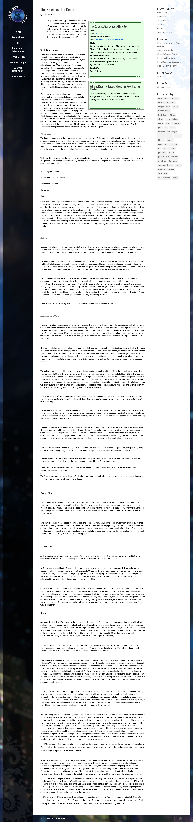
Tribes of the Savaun (165, 32)
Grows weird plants (165, 50)
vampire (171, 169)
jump (160, 128)
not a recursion (163, 144)
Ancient (167, 98)
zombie (175, 178)
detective (161, 102)
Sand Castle (162, 13)
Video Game (162, 173)
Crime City (161, 28)
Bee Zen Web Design (56, 818)
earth (168, 107)
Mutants (161, 140)
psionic (171, 153)
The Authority (163, 21)
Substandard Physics (165, 165)
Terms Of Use (17, 56)
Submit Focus (17, 76)
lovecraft (161, 132)
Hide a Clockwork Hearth (167, 66)
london (172, 128)
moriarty (178, 136)
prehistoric (162, 153)
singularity (162, 161)
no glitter (170, 140)
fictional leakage (164, 111)
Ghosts (172, 115)
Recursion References (17, 50)
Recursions (18, 37)
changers (175, 98)
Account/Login (17, 62)
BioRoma (161, 76)
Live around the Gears (166, 58)
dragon (161, 107)
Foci (17, 42)
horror (160, 123)
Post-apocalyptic (169, 148)
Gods (168, 119)
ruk (167, 157)
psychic (161, 157)
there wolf (162, 169)
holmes (175, 119)
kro (166, 128)
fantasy (175, 107)
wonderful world (164, 178)
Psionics (99, 33)
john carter (176, 123)
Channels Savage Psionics (167, 54)
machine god (172, 132)
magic (170, 136)
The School (161, 24)
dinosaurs (171, 102)
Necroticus (161, 17)
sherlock (174, 157)
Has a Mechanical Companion (169, 62)
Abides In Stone (163, 87)
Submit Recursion (17, 69)
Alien (160, 98)
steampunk (173, 161)
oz (159, 148)
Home (17, 31)
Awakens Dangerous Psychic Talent (109, 40)
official (174, 144)
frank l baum (163, 115)
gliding (160, 119)
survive (178, 165)
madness (161, 136)
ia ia (167, 123)
